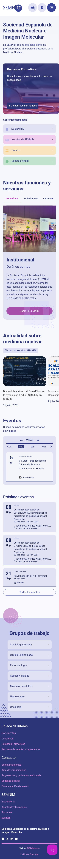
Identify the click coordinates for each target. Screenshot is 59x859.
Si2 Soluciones (33, 848)
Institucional (8, 801)
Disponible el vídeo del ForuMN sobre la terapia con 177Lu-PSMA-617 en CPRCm (23, 395)
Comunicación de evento (15, 786)
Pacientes (7, 812)
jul (9, 447)
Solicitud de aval (11, 780)
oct (44, 447)
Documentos (9, 733)
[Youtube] (16, 838)
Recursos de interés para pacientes (21, 749)
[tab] (12, 198)
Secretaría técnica (11, 764)
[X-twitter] (7, 838)
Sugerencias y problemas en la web (21, 775)
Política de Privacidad (29, 854)
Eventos (6, 817)
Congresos (7, 738)
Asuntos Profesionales (14, 807)
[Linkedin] (11, 838)
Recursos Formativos (22, 69)
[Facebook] (3, 838)
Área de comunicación (14, 770)
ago (21, 447)
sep (32, 447)
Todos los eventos (30, 592)
